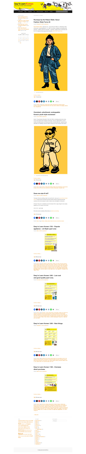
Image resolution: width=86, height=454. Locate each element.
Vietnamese (37, 444)
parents (25, 430)
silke (52, 265)
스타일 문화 (37, 106)
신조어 (50, 361)
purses (48, 315)
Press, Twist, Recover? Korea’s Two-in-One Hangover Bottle (23, 29)
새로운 (51, 360)
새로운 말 (53, 360)
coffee (27, 422)
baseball (29, 420)
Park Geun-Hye (29, 430)
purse (46, 265)
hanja (27, 425)
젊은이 (61, 187)
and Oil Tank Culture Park (57, 31)
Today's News (39, 429)
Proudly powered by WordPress (43, 449)
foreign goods (52, 405)
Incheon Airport (20, 427)
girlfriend (19, 425)
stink (59, 265)
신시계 (42, 361)
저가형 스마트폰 (46, 316)
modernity (39, 105)
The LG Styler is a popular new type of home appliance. (51, 266)
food (19, 424)
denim (49, 104)
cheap (47, 312)
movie (29, 428)
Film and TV (37, 425)
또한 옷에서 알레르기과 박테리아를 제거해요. (48, 268)
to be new (44, 360)
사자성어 (31, 436)
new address (60, 358)
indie (57, 186)
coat (56, 263)
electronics (39, 405)
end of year (43, 405)
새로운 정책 (61, 360)
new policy (42, 359)
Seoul (38, 187)
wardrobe (50, 267)
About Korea (37, 420)
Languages (30, 11)
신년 (35, 361)
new (57, 358)
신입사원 (45, 361)
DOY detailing (50, 186)
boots (43, 104)
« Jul (20, 42)
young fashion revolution (49, 187)
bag (42, 263)
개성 (59, 187)
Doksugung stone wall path (57, 104)
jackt (50, 264)
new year (65, 359)
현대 (40, 106)
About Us (46, 11)
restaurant (26, 431)
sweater (61, 265)
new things (54, 359)
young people (56, 187)
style (44, 187)
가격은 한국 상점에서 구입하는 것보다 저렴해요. (54, 408)
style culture (54, 105)
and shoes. (44, 312)
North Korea (21, 430)
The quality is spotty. (60, 315)
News (38, 186)
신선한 (40, 361)
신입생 (48, 361)
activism (43, 186)
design (51, 104)
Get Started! (20, 11)
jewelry (54, 358)
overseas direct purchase (57, 406)
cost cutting (64, 312)
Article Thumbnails (40, 11)
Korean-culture (20, 428)
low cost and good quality (45, 314)
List (34, 11)
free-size (54, 221)
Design (36, 421)
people (19, 431)
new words (61, 359)
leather (52, 264)
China (22, 422)
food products (47, 405)
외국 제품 (44, 409)
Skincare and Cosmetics (39, 436)
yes (27, 436)
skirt (50, 105)
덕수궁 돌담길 (62, 105)
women (63, 221)
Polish (36, 430)
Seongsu (35, 187)
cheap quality (56, 312)
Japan (25, 427)
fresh (46, 358)
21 (26, 39)
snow (57, 265)
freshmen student (50, 358)
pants (41, 265)
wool (55, 267)
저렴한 (64, 316)
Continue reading (37, 95)
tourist (31, 434)
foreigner (22, 424)
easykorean (46, 24)
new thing (50, 359)
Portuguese (37, 431)
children (19, 422)
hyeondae (35, 105)
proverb (22, 431)
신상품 (37, 361)
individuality (60, 186)
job (27, 427)
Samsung (29, 431)
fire (32, 422)
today (28, 434)
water (53, 267)
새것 (48, 360)
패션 (63, 187)
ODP (52, 406)
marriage (24, 428)
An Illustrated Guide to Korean (23, 420)
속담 (19, 437)
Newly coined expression (38, 360)
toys (45, 408)
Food (36, 426)
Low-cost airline (63, 314)
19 (23, 39)
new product (46, 359)
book (32, 420)
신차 (52, 361)
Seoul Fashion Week (38, 26)
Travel (36, 440)
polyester (43, 265)
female (51, 221)
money (27, 428)
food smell (61, 263)
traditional (58, 105)
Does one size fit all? (41, 193)
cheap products (51, 312)
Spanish (36, 437)
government (23, 425)
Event (36, 423)
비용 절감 (65, 315)
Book (25, 11)
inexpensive (39, 314)
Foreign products (58, 405)
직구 (63, 409)
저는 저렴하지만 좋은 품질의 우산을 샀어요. (56, 316)
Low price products (53, 314)
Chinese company (57, 404)
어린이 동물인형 (57, 268)
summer (26, 434)
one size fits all (58, 221)
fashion (63, 104)
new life (38, 359)
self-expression (65, 186)
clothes (43, 221)
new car (63, 358)
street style (41, 187)
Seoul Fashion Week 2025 (45, 105)
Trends (36, 441)
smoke (54, 265)
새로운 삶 (57, 360)
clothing (46, 104)
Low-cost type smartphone (42, 315)
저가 (37, 316)
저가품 (39, 316)
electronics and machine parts (46, 313)
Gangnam (28, 424)
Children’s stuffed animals (48, 263)
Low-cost (58, 314)
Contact (51, 11)
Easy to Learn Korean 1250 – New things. (48, 323)
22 (27, 39)
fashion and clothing (55, 211)
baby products (51, 404)
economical (39, 313)
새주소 (66, 360)
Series (38, 263)
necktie (38, 265)
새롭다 (64, 360)
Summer (36, 439)
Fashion (38, 104)
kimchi (29, 427)
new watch (57, 359)
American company (45, 404)
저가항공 (42, 316)
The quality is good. (53, 315)
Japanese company (48, 406)
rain (48, 265)
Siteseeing (37, 435)
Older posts (36, 414)
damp (58, 263)
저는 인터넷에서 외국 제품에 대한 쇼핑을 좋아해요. (55, 409)
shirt (50, 265)
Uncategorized (38, 442)
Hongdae (54, 186)
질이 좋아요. (38, 317)
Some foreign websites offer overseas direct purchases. (49, 407)
